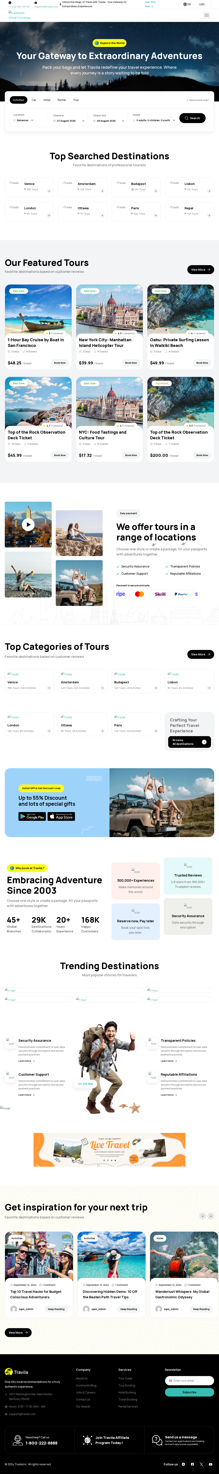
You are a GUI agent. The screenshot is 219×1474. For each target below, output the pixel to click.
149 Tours (192, 213)
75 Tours (85, 213)
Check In (58, 115)
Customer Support (33, 1074)
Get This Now (150, 4)
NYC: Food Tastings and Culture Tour (102, 434)
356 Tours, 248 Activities (22, 688)
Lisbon (190, 184)
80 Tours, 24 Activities (180, 688)
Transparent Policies (178, 1040)
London (30, 208)
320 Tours (139, 213)
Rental (62, 100)
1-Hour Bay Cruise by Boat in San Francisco (36, 342)
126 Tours (85, 189)
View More (198, 269)
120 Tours (140, 189)
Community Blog (86, 1385)
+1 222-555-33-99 (19, 6)
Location (18, 114)
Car (34, 100)
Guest (136, 114)
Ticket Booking (127, 1399)
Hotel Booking (127, 1392)
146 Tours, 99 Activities (127, 731)
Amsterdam (87, 184)
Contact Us (83, 1399)
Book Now (60, 362)
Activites (16, 1238)
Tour (76, 100)
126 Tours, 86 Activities (21, 731)
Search (195, 118)
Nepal (189, 208)
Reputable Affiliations (179, 1074)
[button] (202, 1216)
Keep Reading (56, 1309)
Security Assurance (34, 1040)
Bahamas (22, 120)
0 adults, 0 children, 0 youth (153, 120)
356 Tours (32, 189)
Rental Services (128, 1406)
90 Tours (32, 213)
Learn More (25, 1060)
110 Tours (192, 189)
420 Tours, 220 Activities (75, 688)
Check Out (99, 115)
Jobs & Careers (86, 1392)
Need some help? (199, 100)
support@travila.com (46, 6)
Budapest (138, 184)
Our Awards (83, 1406)
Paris (135, 208)
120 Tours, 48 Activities (127, 688)
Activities (18, 100)
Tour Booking (126, 1385)
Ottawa (83, 208)
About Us (82, 1378)
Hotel (47, 100)
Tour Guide (125, 1378)
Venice (29, 184)
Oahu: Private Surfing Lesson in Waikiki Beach (179, 342)
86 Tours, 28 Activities (73, 731)
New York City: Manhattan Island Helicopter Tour (105, 342)
